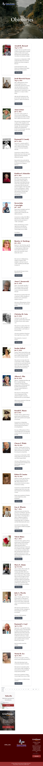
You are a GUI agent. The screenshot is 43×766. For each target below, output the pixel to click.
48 (33, 689)
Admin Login (26, 764)
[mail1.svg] (10, 745)
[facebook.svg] (5, 745)
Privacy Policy (15, 764)
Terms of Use (21, 764)
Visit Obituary (18, 72)
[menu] (40, 2)
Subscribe (8, 705)
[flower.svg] (6, 745)
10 (28, 689)
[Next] (38, 689)
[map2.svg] (8, 745)
